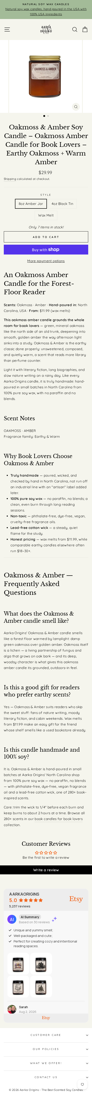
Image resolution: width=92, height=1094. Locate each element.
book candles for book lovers (59, 819)
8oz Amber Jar (31, 204)
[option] (46, 9)
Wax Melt (46, 215)
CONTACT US (46, 1077)
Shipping (10, 179)
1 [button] (44, 116)
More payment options (46, 261)
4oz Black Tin (62, 204)
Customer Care (46, 1035)
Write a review (46, 870)
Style (45, 194)
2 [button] (48, 116)
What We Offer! (46, 1063)
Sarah (23, 1007)
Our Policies (46, 1049)
